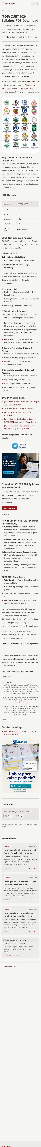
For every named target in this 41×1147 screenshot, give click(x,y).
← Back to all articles (9, 966)
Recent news (7, 88)
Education (8, 846)
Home (4, 11)
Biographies (30, 85)
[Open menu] (37, 3)
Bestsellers (34, 82)
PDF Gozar (7, 37)
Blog (9, 11)
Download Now (9, 508)
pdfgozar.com (23, 88)
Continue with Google (15, 816)
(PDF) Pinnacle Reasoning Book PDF (18, 408)
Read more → (32, 868)
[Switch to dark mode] (33, 3)
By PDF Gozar (8, 868)
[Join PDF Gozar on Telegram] (20, 446)
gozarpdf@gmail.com (20, 702)
